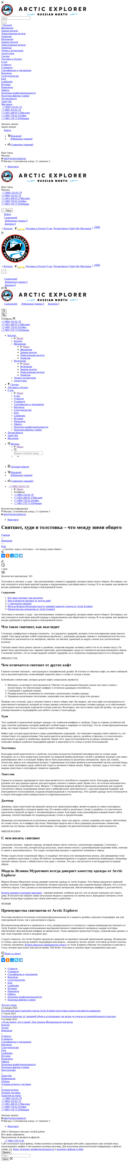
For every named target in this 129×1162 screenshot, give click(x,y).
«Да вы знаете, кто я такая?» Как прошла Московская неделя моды (37, 1022)
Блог (3, 1050)
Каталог (18, 341)
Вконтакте (13, 166)
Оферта (5, 1061)
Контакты (6, 1044)
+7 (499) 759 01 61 (14, 115)
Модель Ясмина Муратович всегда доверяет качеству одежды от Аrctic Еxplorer (50, 606)
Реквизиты (7, 1058)
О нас (17, 396)
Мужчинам (26, 366)
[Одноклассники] (7, 556)
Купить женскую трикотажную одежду (46, 944)
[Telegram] (21, 556)
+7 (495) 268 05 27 (15, 112)
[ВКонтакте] (3, 556)
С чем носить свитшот (20, 603)
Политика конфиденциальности (18, 1064)
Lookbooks (7, 1053)
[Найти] (3, 22)
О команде (7, 1039)
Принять (6, 1152)
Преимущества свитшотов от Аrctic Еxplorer (31, 609)
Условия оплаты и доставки (16, 1084)
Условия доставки (10, 1092)
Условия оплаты (10, 1090)
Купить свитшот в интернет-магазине (21, 892)
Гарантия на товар (11, 1095)
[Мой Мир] (12, 556)
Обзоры (5, 1081)
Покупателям (8, 1070)
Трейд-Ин (6, 1075)
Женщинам (26, 349)
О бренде (6, 1036)
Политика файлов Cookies (15, 1067)
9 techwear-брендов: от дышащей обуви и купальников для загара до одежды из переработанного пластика (58, 1016)
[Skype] (16, 556)
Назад (20, 338)
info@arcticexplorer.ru (15, 158)
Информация (8, 1078)
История (5, 1056)
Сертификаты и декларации (16, 1041)
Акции (5, 1027)
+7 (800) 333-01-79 (12, 107)
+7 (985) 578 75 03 (15, 118)
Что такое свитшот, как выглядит (25, 597)
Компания (6, 1030)
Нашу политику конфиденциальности (33, 1149)
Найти (5, 1159)
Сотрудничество (10, 1047)
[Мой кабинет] (2, 275)
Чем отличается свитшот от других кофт (29, 600)
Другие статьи (9, 1005)
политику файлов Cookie (70, 1149)
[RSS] (2, 561)
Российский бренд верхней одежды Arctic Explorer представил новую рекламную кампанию (51, 1010)
